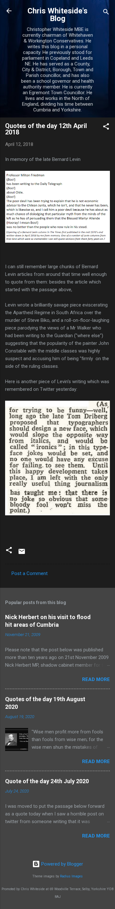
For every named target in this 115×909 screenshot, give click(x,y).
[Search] (106, 13)
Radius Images (71, 876)
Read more (96, 679)
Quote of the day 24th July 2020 (47, 781)
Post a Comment (30, 573)
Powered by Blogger (61, 864)
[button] (106, 128)
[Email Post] (22, 554)
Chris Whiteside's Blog (57, 14)
